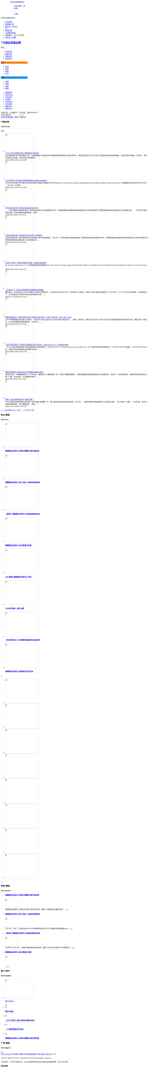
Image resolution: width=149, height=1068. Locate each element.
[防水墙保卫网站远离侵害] (55, 1054)
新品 (7, 69)
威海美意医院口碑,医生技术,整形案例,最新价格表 (24, 372)
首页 (9, 95)
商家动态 (8, 56)
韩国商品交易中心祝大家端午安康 (18, 545)
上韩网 (7, 99)
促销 (7, 66)
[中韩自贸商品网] (11, 42)
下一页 (31, 410)
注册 (16, 14)
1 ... (2, 410)
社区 (8, 97)
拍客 (7, 71)
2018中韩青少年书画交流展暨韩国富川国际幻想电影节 (26, 180)
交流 (7, 73)
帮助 (8, 108)
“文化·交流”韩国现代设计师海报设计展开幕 (22, 153)
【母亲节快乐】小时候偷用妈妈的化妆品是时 (22, 640)
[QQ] (3, 1054)
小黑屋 (20, 1054)
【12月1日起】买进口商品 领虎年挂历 (19, 1020)
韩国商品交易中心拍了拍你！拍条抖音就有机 (22, 482)
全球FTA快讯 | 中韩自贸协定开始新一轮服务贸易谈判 (25, 263)
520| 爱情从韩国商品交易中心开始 (18, 577)
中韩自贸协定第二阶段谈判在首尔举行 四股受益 (23, 235)
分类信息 (8, 102)
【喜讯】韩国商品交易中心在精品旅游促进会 (22, 514)
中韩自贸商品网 (7, 117)
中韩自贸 (8, 52)
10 (11, 410)
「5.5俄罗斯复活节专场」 (15, 1029)
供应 (7, 81)
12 (15, 410)
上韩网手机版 (10, 33)
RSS (2, 131)
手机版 (15, 1054)
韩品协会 (8, 58)
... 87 (17, 410)
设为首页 (13, 2)
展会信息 (8, 54)
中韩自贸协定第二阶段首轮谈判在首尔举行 (21, 208)
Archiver (9, 1054)
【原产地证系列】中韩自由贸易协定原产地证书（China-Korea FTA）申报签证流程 (37, 345)
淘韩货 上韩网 (10, 37)
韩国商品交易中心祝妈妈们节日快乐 (19, 671)
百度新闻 (8, 30)
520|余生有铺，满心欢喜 (14, 608)
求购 (7, 84)
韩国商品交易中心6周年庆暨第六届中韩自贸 (22, 451)
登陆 (16, 8)
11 (13, 410)
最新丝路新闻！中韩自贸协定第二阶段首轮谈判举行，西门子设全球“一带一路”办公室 (38, 317)
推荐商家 (8, 92)
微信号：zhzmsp (11, 26)
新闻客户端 (9, 24)
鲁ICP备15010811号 (45, 1054)
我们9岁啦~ (9, 1001)
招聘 (7, 88)
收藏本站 (20, 2)
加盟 (7, 86)
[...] (67, 909)
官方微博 (8, 22)
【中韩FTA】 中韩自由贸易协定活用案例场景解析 (24, 290)
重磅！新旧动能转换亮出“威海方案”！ (20, 399)
